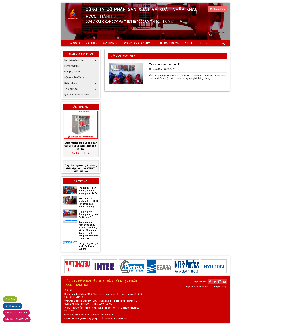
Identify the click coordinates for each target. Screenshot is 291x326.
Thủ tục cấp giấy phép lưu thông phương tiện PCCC (88, 191)
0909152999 (16, 319)
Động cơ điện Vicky (74, 77)
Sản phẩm (108, 43)
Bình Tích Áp (70, 83)
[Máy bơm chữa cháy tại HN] (126, 73)
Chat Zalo (10, 299)
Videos (189, 43)
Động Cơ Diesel (72, 71)
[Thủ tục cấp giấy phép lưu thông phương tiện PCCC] (70, 190)
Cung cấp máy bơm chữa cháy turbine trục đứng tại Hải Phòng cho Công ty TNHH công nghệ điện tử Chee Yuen (88, 230)
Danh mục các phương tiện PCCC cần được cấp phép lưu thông (88, 202)
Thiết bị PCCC (71, 89)
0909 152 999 (82, 314)
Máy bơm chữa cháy (74, 60)
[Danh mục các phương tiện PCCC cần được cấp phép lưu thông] (70, 200)
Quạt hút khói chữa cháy (76, 94)
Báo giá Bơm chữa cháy (137, 43)
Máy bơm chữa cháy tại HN (165, 64)
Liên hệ (203, 43)
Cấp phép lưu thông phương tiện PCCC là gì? (88, 214)
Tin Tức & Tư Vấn (169, 43)
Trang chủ (73, 43)
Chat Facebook (12, 306)
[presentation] (66, 266)
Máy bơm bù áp (72, 66)
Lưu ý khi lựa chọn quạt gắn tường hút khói (88, 246)
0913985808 (16, 312)
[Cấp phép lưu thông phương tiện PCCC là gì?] (70, 213)
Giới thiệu (91, 43)
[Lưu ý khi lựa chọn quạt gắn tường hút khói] (70, 242)
